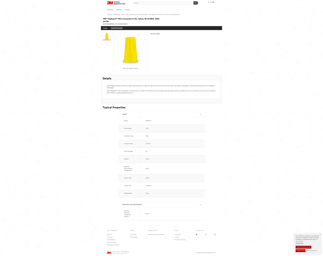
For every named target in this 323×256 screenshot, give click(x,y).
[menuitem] (105, 28)
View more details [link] (155, 33)
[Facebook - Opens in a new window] (206, 234)
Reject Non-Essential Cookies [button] (303, 247)
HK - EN (210, 2)
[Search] (195, 3)
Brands (128, 9)
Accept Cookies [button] (300, 250)
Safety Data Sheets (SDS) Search (156, 234)
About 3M (109, 234)
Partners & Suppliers (112, 242)
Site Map (177, 237)
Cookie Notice (299, 243)
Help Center (178, 234)
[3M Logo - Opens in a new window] (116, 3)
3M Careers (110, 237)
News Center (133, 234)
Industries (119, 9)
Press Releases (133, 237)
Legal (114, 251)
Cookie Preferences (125, 251)
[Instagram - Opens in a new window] (215, 234)
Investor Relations (111, 239)
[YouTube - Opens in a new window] (196, 234)
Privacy (118, 251)
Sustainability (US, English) (113, 245)
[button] (311, 250)
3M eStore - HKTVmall (180, 239)
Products (110, 9)
